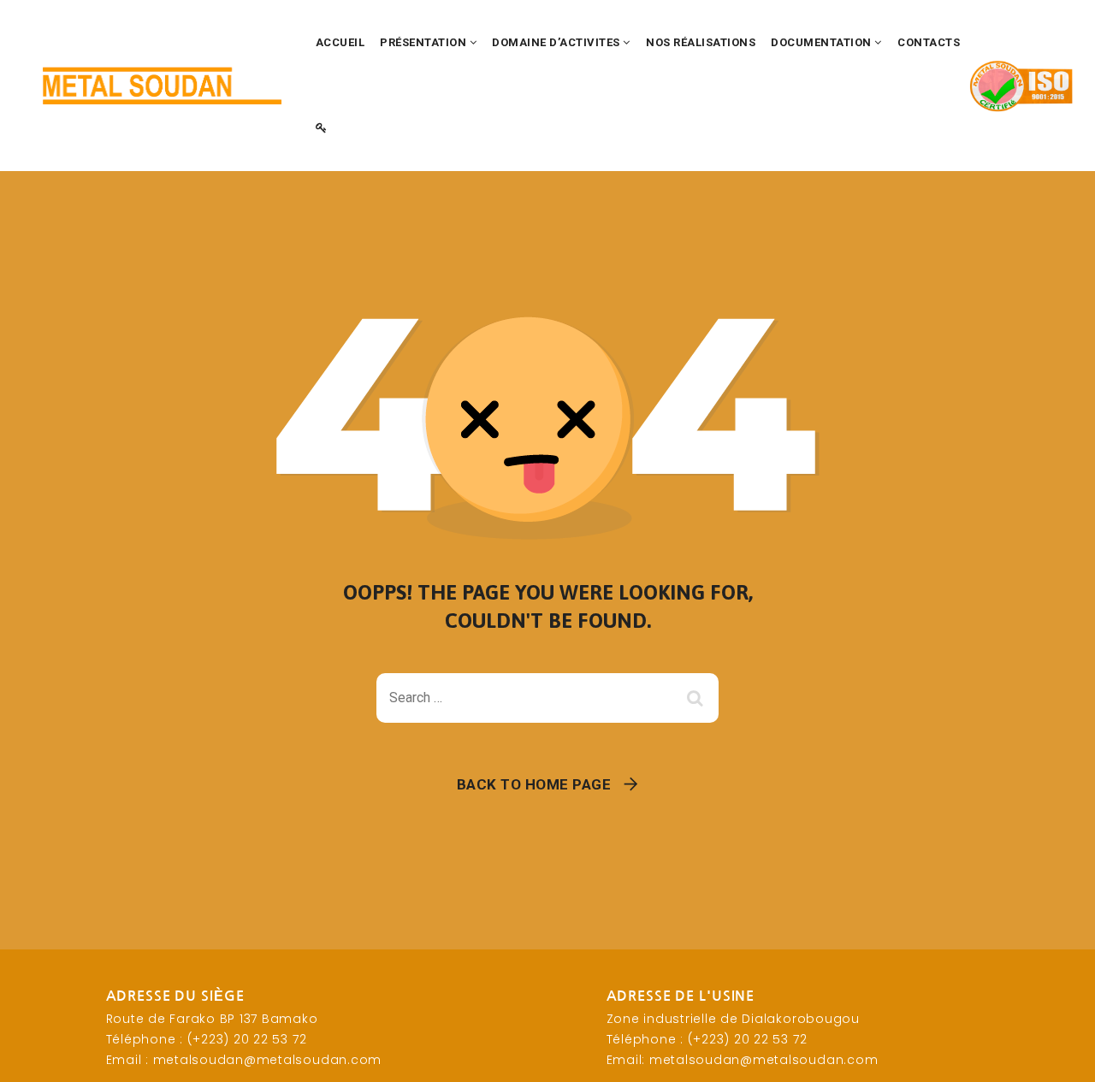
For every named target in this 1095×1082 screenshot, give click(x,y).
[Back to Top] (1058, 1054)
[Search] (697, 698)
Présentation (425, 42)
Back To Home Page (534, 784)
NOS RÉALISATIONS (700, 42)
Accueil (340, 42)
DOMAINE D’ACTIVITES (557, 42)
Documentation (822, 42)
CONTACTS (928, 42)
